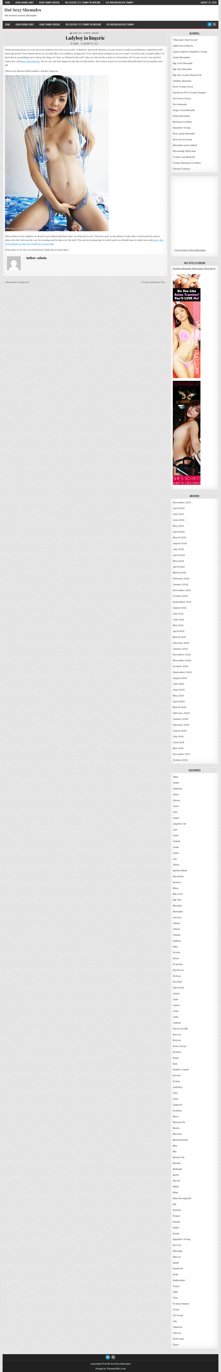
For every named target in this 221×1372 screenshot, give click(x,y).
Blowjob (177, 905)
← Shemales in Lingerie (16, 282)
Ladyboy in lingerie (85, 38)
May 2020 (178, 695)
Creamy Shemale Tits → (154, 282)
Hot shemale (180, 104)
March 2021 (179, 637)
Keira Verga (179, 1046)
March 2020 (179, 707)
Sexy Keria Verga (182, 139)
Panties (177, 1210)
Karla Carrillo (180, 1028)
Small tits (178, 1268)
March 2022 (179, 572)
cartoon (177, 917)
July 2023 (178, 549)
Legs (175, 1098)
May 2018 (178, 748)
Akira (176, 794)
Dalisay (177, 941)
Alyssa (176, 800)
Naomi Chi (178, 1157)
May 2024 (178, 526)
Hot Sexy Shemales (22, 9)
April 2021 (178, 631)
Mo (174, 1151)
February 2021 (181, 643)
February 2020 (181, 713)
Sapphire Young (182, 127)
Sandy (176, 1233)
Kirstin (177, 1075)
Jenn (175, 1011)
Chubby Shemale (182, 81)
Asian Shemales (181, 57)
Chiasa (176, 923)
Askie (176, 853)
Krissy (176, 1081)
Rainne (176, 1221)
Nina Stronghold (182, 1198)
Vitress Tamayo (181, 168)
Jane (175, 999)
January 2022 (180, 584)
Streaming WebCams (184, 151)
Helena (177, 976)
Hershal (177, 981)
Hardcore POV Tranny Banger (189, 92)
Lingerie (95, 33)
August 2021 (179, 608)
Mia (175, 1145)
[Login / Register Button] (210, 24)
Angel (176, 818)
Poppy (176, 1216)
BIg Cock (178, 894)
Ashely (176, 841)
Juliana (177, 1022)
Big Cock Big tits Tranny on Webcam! (82, 2)
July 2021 (178, 613)
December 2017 (181, 754)
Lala (175, 1093)
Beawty (177, 882)
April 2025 (179, 508)
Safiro (176, 1227)
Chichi (176, 929)
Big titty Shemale (182, 69)
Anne (176, 835)
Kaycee (177, 1040)
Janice (176, 1005)
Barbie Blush (180, 870)
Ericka (176, 952)
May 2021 (178, 625)
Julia (175, 1017)
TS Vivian (178, 1315)
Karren (177, 1034)
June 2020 (179, 689)
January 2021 (180, 649)
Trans (176, 1309)
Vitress (177, 1333)
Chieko (177, 935)
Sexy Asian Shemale (184, 133)
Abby (176, 777)
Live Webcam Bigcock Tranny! (119, 2)
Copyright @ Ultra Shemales (190, 250)
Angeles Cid (179, 823)
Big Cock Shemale (183, 63)
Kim (175, 1064)
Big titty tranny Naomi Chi (187, 75)
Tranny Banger (181, 1303)
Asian (75, 33)
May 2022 (178, 561)
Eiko (175, 946)
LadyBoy (86, 33)
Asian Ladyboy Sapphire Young (190, 51)
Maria (176, 1128)
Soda (175, 1274)
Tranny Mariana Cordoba (187, 163)
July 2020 (178, 684)
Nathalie (177, 1169)
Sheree (177, 1257)
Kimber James (181, 1069)
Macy (176, 1116)
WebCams (178, 1339)
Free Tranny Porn (183, 86)
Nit (174, 1204)
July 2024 (178, 514)
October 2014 (180, 760)
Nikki (176, 1186)
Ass (80, 33)
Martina (177, 1134)
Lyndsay (177, 1110)
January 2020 (180, 719)
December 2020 (182, 654)
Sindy (176, 1263)
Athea (176, 864)
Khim (176, 1058)
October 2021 (180, 596)
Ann (175, 829)
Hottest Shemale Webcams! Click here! (194, 268)
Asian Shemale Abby (24, 2)
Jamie (176, 993)
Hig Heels (178, 987)
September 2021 (182, 602)
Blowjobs (178, 911)
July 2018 (178, 736)
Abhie (176, 782)
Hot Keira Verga (182, 98)
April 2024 (179, 531)
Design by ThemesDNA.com (110, 1368)
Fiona (176, 958)
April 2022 (179, 566)
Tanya (176, 1286)
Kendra (177, 1052)
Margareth (179, 1122)
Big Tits (177, 900)
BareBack (178, 876)
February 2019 (181, 725)
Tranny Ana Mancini (184, 157)
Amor (176, 806)
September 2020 (182, 672)
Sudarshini (179, 1280)
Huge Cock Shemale (184, 110)
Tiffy (175, 1292)
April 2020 (179, 701)
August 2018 (179, 730)
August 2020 (180, 678)
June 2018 (178, 742)
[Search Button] (214, 24)
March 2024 (179, 537)
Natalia (177, 1163)
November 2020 (182, 660)
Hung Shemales (181, 116)
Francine (178, 964)
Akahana (177, 788)
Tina (175, 1297)
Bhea (175, 888)
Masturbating (180, 1140)
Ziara (176, 1344)
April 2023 (179, 555)
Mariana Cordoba (182, 122)
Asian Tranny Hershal (49, 2)
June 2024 (178, 520)
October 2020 (180, 666)
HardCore (178, 970)
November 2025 (182, 502)
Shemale (177, 1251)
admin (75, 44)
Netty (176, 1175)
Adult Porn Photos (183, 46)
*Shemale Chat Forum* (185, 40)
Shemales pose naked (185, 145)
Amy (175, 812)
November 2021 (182, 590)
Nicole (176, 1180)
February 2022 (181, 578)
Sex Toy (177, 1245)
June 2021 (178, 619)
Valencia (177, 1327)
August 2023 (180, 543)
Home (7, 2)
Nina (175, 1192)
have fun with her (30, 61)
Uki (175, 1321)
